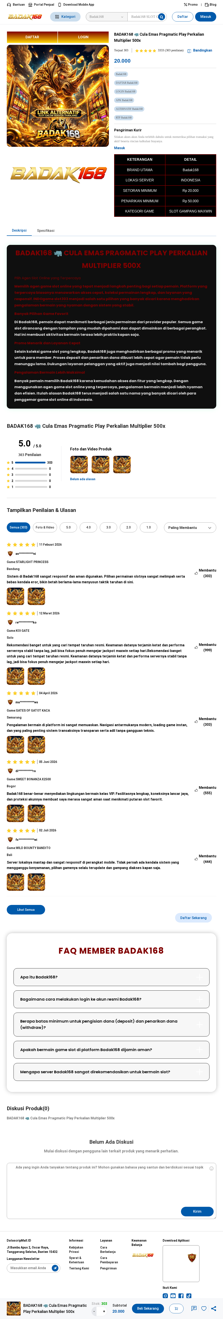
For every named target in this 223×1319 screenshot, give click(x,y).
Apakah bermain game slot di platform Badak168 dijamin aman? (86, 1049)
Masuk (205, 17)
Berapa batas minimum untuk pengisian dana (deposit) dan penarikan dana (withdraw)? (98, 1024)
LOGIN (83, 37)
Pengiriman (108, 1268)
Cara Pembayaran (109, 1260)
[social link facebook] (181, 1295)
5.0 (68, 527)
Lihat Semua (26, 909)
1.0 (148, 527)
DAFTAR (32, 37)
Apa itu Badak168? (38, 977)
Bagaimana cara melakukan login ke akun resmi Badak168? (80, 999)
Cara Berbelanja (108, 1250)
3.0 (108, 527)
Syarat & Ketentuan (76, 1260)
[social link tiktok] (188, 1295)
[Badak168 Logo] (26, 16)
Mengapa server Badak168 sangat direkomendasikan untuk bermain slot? (95, 1072)
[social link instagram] (165, 1295)
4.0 (88, 527)
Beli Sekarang (148, 1308)
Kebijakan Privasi (76, 1250)
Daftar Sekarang (193, 918)
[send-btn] (55, 1268)
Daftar (182, 17)
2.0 (128, 527)
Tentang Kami (79, 1268)
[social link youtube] (173, 1295)
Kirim (197, 1211)
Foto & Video (45, 527)
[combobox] (190, 527)
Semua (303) (18, 527)
